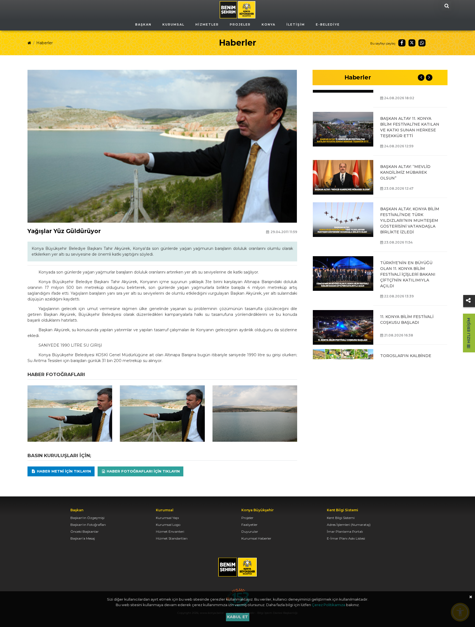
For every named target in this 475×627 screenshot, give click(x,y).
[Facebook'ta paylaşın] (401, 42)
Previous (421, 77)
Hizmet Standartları (171, 538)
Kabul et (237, 616)
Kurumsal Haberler (256, 538)
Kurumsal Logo (168, 525)
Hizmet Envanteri (170, 531)
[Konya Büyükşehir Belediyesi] (237, 9)
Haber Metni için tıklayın (63, 471)
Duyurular (249, 531)
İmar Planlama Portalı (345, 531)
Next (429, 77)
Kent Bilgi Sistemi (341, 518)
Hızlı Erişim (468, 331)
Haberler (44, 42)
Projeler (247, 518)
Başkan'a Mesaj (82, 538)
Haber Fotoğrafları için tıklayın (143, 471)
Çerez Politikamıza (328, 605)
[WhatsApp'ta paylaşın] (422, 42)
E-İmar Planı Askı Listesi (346, 538)
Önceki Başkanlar (84, 531)
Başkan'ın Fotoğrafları (88, 525)
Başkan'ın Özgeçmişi (87, 518)
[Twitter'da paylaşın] (412, 42)
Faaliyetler (249, 525)
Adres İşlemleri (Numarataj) (349, 525)
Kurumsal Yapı (167, 518)
